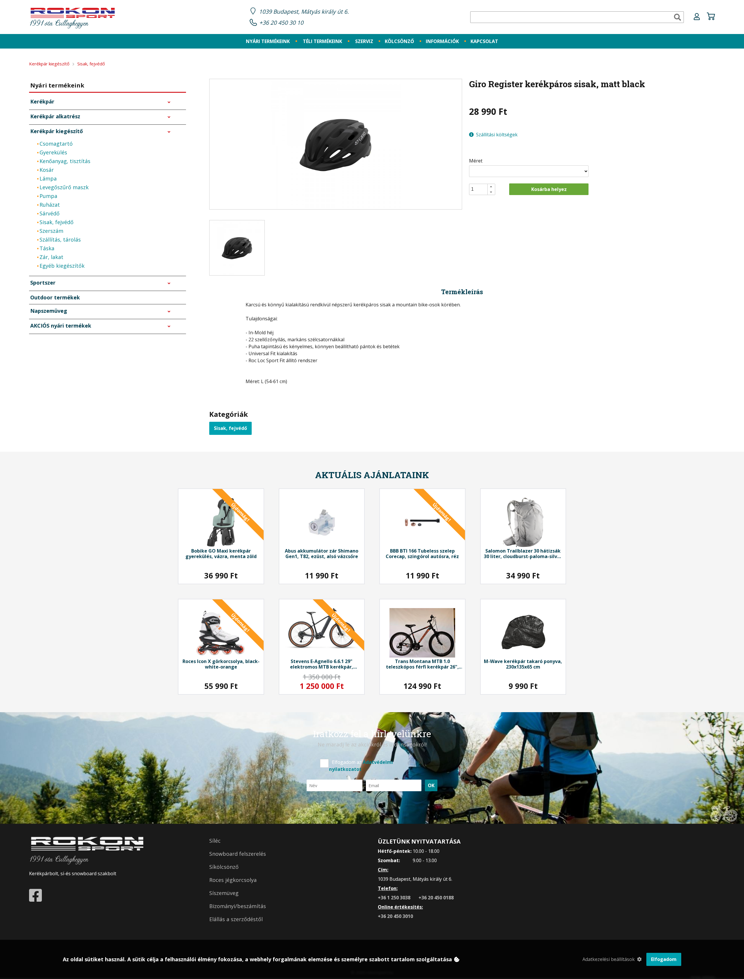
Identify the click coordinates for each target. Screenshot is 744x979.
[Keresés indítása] (677, 17)
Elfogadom (664, 959)
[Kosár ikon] (711, 17)
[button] (491, 186)
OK (431, 785)
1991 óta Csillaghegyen (58, 24)
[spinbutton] (484, 189)
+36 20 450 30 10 (281, 22)
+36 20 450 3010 (395, 916)
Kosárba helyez (549, 189)
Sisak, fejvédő (230, 428)
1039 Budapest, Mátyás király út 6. (304, 11)
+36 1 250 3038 (395, 897)
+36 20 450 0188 (436, 897)
